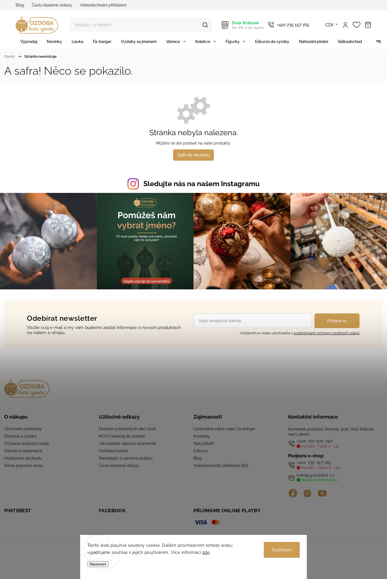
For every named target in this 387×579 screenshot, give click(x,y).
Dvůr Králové (247, 25)
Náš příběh (204, 443)
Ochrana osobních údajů (26, 443)
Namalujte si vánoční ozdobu (125, 458)
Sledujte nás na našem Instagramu (201, 183)
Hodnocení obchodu (23, 458)
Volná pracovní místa (23, 465)
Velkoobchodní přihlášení (103, 5)
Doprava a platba (20, 436)
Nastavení (98, 564)
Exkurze (201, 451)
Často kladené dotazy (52, 5)
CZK (329, 24)
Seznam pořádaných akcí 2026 (127, 429)
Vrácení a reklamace (23, 451)
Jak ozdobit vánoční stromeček (127, 443)
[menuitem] (29, 41)
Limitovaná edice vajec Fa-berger (224, 429)
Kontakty (202, 436)
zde (206, 552)
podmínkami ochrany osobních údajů (327, 333)
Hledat (205, 25)
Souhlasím (282, 549)
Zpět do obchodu (193, 155)
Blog (20, 5)
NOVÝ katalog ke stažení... (123, 436)
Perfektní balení (113, 451)
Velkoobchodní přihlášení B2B (221, 465)
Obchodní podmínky (23, 429)
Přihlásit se (337, 320)
